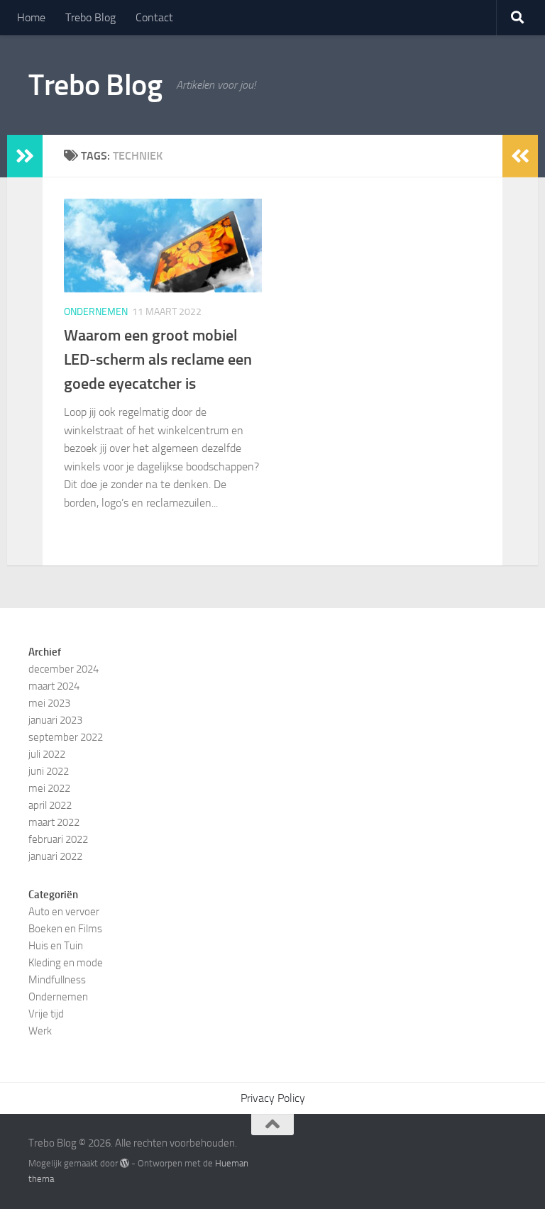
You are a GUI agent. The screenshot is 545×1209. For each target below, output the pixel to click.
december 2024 (63, 669)
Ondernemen (96, 312)
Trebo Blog (90, 17)
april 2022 (50, 805)
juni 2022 (48, 771)
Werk (40, 1031)
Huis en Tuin (55, 945)
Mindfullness (57, 979)
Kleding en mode (65, 962)
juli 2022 (46, 754)
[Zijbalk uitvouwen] (25, 156)
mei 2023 (49, 703)
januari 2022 (55, 856)
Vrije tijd (46, 1014)
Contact (154, 17)
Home (31, 17)
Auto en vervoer (63, 911)
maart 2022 (53, 822)
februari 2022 (58, 839)
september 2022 (65, 737)
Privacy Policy (273, 1098)
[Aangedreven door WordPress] (124, 1163)
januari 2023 (55, 720)
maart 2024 (53, 686)
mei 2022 (49, 788)
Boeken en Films (65, 928)
